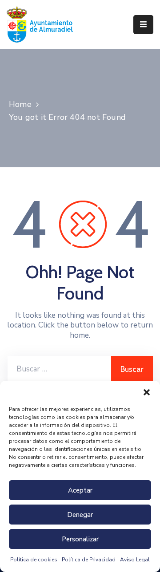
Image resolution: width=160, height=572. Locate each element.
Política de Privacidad (89, 559)
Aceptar (80, 490)
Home (20, 104)
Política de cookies (33, 559)
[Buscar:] (59, 369)
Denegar (80, 514)
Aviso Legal (135, 559)
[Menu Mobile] (143, 24)
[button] (146, 391)
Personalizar (80, 539)
